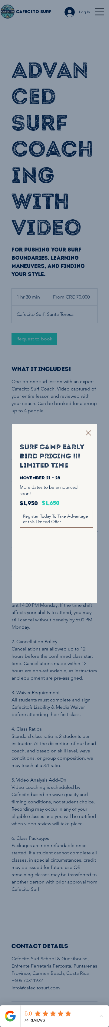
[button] (88, 433)
